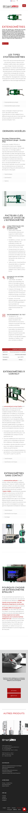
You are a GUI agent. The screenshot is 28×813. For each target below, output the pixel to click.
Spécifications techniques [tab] (10, 462)
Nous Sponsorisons (6, 784)
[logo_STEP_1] (10, 5)
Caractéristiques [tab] (8, 174)
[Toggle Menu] (24, 6)
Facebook (4, 798)
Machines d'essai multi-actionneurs (9, 770)
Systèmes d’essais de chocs (8, 767)
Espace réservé (5, 785)
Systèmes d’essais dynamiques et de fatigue (12, 765)
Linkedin (4, 797)
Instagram (4, 800)
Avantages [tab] (7, 517)
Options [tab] (6, 181)
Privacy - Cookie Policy (7, 783)
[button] (17, 1)
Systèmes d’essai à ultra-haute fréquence (11, 773)
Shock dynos (5, 768)
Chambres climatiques (7, 771)
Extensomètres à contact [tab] (11, 102)
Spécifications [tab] (7, 177)
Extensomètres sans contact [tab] (12, 105)
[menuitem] (13, 1)
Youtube (4, 795)
